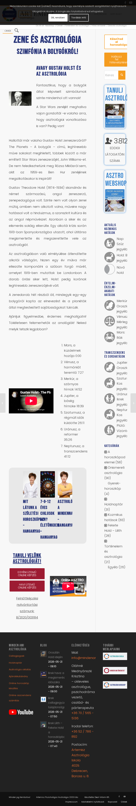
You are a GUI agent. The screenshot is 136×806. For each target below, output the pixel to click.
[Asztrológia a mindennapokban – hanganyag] (65, 484)
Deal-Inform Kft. (102, 797)
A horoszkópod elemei (114, 457)
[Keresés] (16, 30)
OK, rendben (58, 17)
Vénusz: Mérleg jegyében (124, 321)
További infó (78, 17)
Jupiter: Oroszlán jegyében (124, 367)
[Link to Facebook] (119, 796)
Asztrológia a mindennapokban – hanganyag (71, 513)
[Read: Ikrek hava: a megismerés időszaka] (43, 674)
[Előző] (17, 497)
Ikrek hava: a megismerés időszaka (56, 677)
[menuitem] (8, 30)
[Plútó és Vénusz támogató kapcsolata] (133, 403)
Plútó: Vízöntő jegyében (124, 430)
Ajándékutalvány (18, 676)
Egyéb (113, 567)
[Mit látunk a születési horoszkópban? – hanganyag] (30, 484)
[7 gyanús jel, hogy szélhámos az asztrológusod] (2, 403)
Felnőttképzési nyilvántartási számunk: (27, 604)
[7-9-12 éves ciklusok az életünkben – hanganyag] (47, 484)
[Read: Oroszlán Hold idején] (43, 654)
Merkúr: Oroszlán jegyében (124, 306)
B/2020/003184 (27, 617)
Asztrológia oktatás (20, 669)
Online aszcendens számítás (20, 698)
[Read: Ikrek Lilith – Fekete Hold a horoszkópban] (43, 724)
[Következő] (77, 497)
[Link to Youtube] (124, 796)
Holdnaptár (113, 504)
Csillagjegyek (16, 656)
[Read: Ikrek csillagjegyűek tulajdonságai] (43, 699)
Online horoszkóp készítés (19, 686)
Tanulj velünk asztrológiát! (27, 558)
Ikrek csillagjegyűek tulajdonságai (57, 702)
